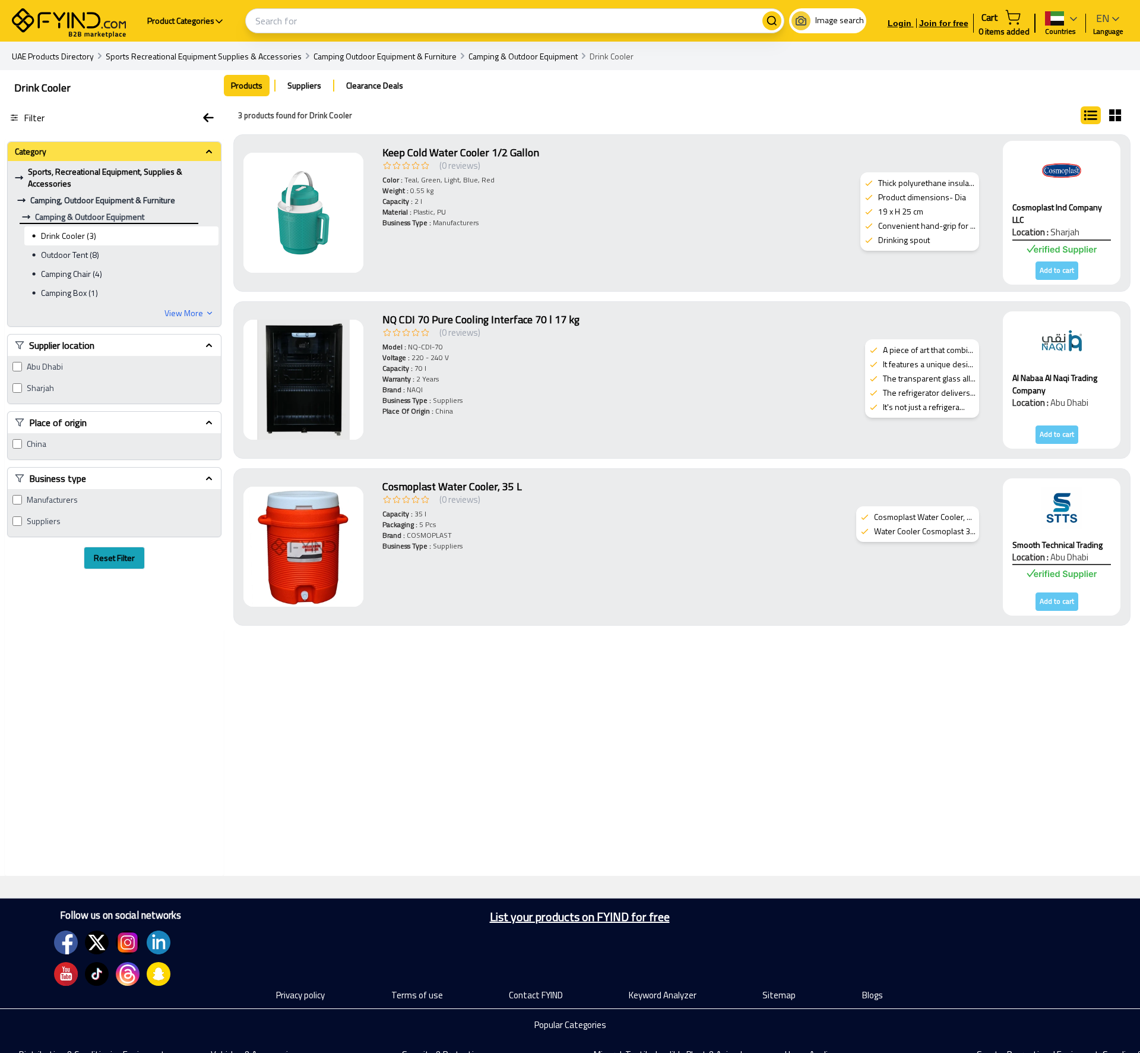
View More (183, 313)
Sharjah (40, 388)
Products (246, 85)
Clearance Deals (374, 85)
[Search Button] (771, 20)
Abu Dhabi (45, 367)
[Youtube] (66, 974)
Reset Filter (114, 557)
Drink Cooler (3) (68, 235)
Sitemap (779, 995)
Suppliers (44, 521)
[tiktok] (97, 974)
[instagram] (128, 942)
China (36, 444)
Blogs (872, 995)
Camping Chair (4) (71, 273)
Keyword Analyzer (662, 995)
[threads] (128, 974)
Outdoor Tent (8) (70, 254)
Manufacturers (52, 500)
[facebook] (66, 942)
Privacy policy (300, 995)
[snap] (158, 974)
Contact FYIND (536, 995)
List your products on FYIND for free (580, 917)
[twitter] (97, 942)
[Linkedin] (158, 942)
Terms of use (417, 995)
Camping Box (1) (69, 292)
